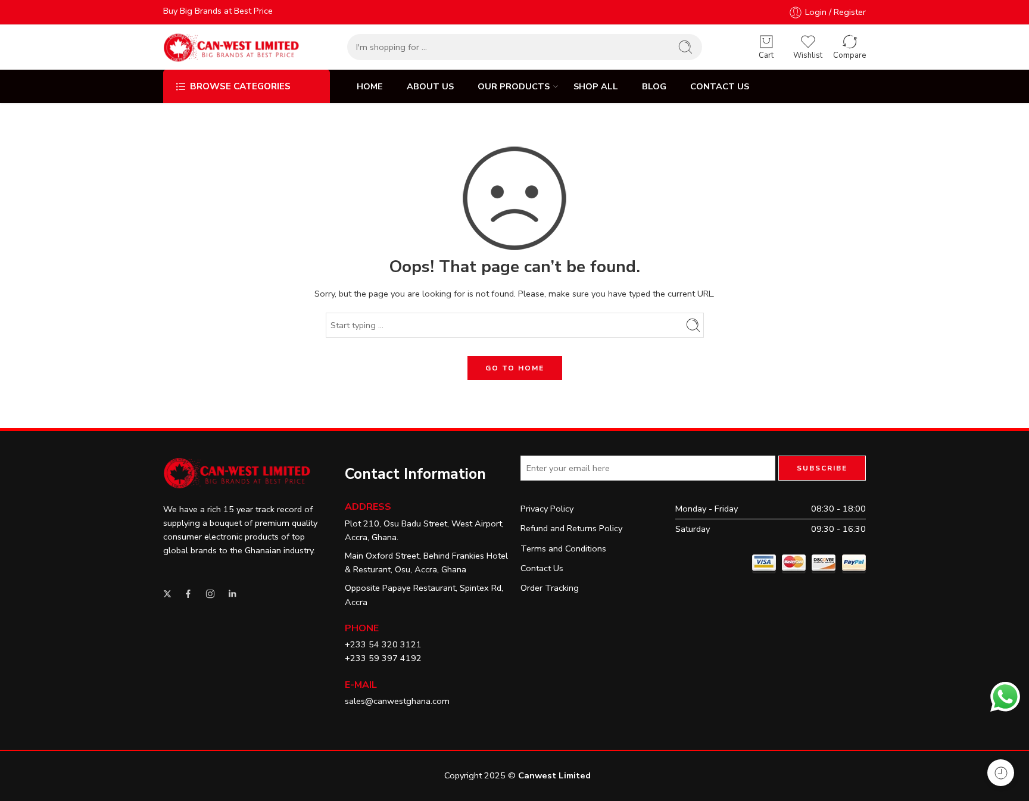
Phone (362, 628)
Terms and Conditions (563, 548)
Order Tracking (549, 588)
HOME (370, 86)
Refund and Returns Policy (571, 528)
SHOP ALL (595, 86)
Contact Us (541, 568)
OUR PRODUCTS (514, 86)
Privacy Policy (546, 509)
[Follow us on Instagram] (210, 593)
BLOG (654, 86)
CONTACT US (719, 86)
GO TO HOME (514, 368)
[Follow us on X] (167, 594)
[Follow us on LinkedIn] (232, 594)
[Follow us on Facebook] (188, 594)
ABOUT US (430, 86)
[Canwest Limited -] (231, 47)
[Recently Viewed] (1000, 772)
